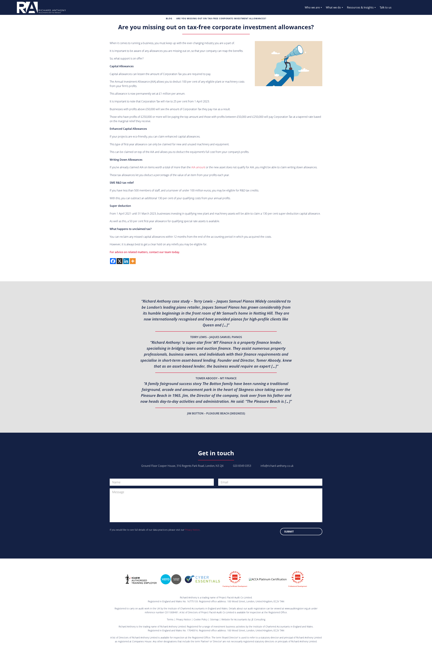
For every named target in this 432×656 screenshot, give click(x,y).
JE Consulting (258, 619)
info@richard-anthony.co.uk (277, 466)
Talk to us (386, 7)
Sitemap (214, 619)
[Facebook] (113, 261)
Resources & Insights (360, 7)
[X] (120, 261)
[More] (133, 261)
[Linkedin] (126, 261)
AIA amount (198, 167)
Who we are (312, 7)
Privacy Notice (192, 529)
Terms (170, 619)
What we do (333, 7)
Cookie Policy (200, 619)
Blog (169, 18)
